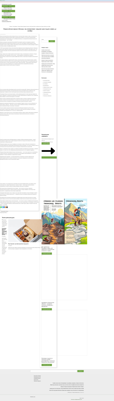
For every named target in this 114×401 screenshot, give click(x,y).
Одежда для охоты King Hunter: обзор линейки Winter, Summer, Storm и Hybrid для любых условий (48, 65)
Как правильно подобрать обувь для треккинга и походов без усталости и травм (48, 248)
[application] (11, 4)
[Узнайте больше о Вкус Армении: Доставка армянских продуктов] (25, 241)
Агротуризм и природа (6, 9)
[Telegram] (2, 207)
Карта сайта (82, 398)
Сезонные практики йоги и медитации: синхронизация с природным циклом (4, 231)
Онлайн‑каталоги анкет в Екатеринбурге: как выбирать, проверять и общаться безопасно (47, 52)
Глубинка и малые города (47, 87)
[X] (7, 207)
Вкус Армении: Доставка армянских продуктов (18, 244)
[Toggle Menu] (8, 6)
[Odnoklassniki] (5, 207)
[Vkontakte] (4, 207)
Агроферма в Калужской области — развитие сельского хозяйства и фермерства (48, 304)
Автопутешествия (8, 7)
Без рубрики (4, 236)
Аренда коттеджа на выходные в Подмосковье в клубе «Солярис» (72, 386)
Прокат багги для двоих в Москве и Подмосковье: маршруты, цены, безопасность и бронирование (48, 70)
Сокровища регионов (6, 15)
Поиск (43, 39)
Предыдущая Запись (4, 211)
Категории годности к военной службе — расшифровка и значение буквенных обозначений (48, 360)
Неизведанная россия (6, 4)
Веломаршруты (8, 12)
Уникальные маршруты (6, 21)
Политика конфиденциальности (76, 399)
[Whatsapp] (1, 207)
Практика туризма (8, 14)
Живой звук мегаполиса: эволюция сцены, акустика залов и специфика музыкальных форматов (48, 57)
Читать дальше (46, 253)
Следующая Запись (4, 212)
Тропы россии (4, 20)
